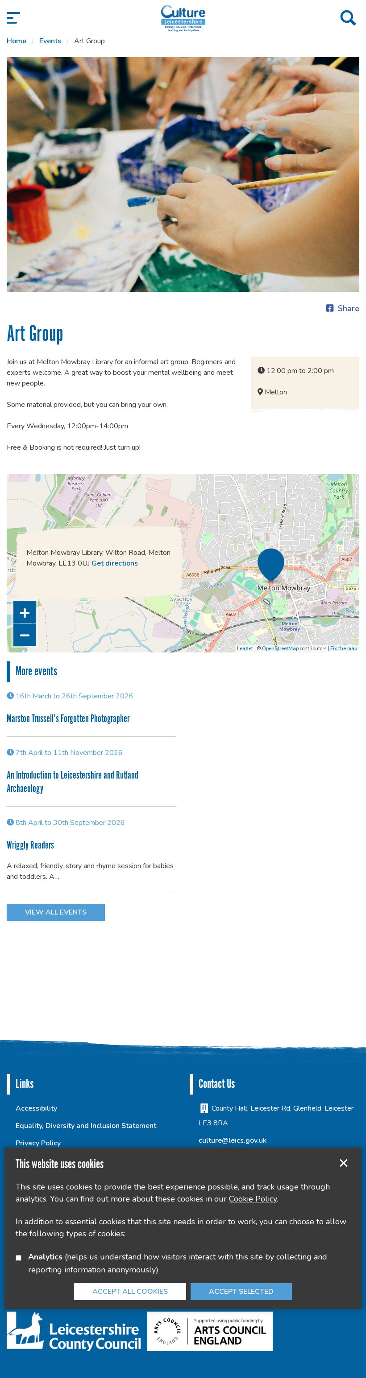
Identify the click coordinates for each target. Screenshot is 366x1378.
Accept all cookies (130, 1291)
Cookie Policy (253, 1198)
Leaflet (245, 648)
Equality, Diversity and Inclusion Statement (86, 1126)
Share (348, 308)
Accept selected (343, 1163)
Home (16, 41)
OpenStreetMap (280, 648)
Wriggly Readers (30, 845)
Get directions (115, 563)
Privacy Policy (38, 1143)
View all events (56, 912)
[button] (13, 18)
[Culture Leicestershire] (183, 17)
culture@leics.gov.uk (232, 1140)
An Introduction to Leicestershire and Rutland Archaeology (72, 782)
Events (50, 41)
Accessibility (36, 1108)
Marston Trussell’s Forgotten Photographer (68, 719)
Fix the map (343, 648)
